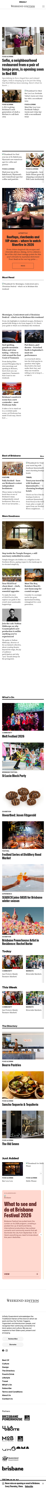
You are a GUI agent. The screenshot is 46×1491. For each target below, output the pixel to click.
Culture (5, 1364)
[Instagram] (7, 1350)
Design (5, 1367)
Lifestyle (6, 1378)
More (42, 456)
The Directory (8, 1371)
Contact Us (7, 1399)
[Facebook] (3, 1350)
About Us (6, 1395)
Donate (12, 1345)
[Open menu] (43, 6)
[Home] (23, 2)
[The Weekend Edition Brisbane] (23, 6)
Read (23, 266)
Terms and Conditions (12, 1392)
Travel (5, 1381)
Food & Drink (8, 1374)
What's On (7, 1385)
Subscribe (12, 1339)
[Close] (43, 1483)
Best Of (5, 1360)
